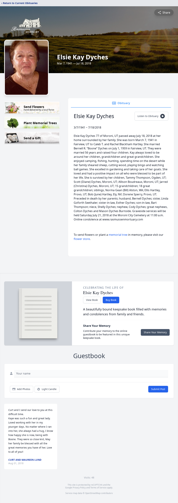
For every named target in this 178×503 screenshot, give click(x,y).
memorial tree (118, 235)
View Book (92, 300)
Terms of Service (98, 487)
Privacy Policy (79, 487)
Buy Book (111, 300)
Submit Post (158, 389)
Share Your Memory (155, 332)
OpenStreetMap (92, 493)
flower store (82, 239)
